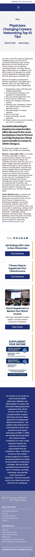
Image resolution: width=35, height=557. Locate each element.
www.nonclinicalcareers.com (13, 221)
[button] (18, 7)
